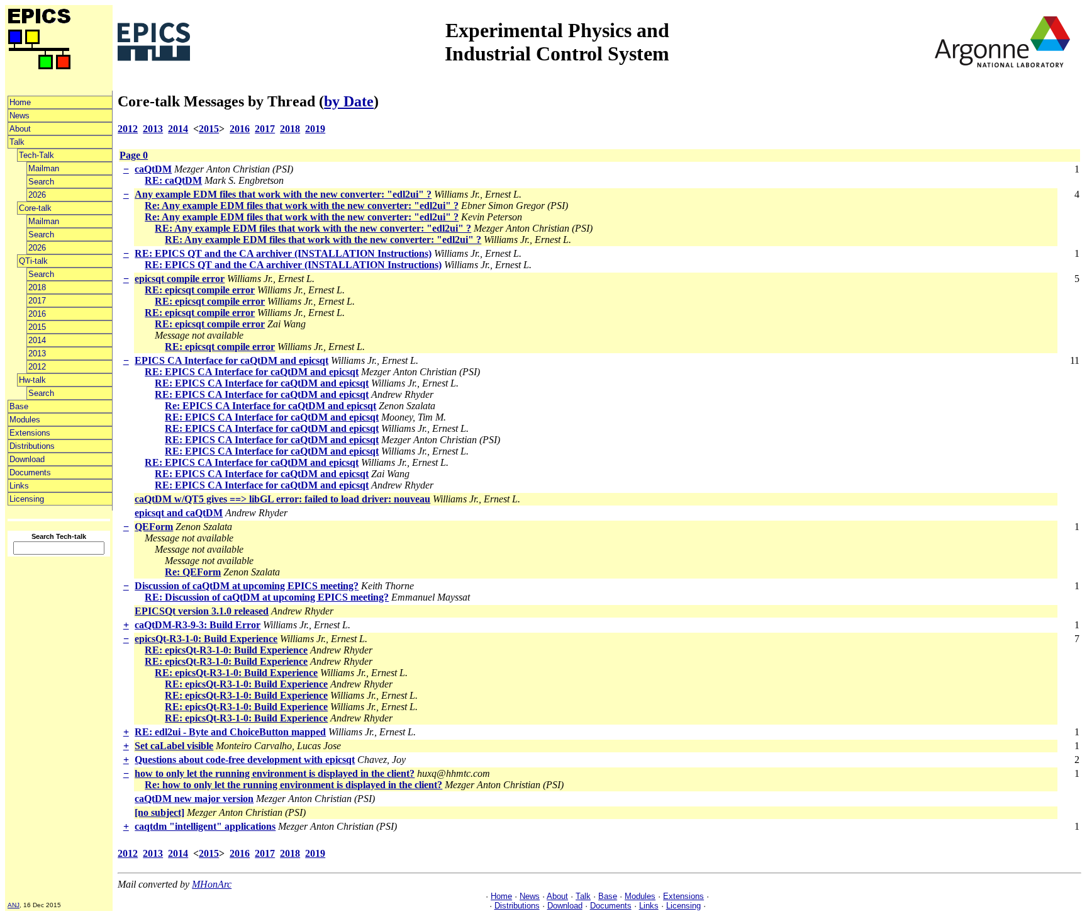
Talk (17, 142)
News (19, 115)
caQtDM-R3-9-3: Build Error (197, 624)
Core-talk (35, 208)
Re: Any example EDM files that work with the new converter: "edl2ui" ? (302, 205)
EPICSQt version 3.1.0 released (202, 611)
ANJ (14, 905)
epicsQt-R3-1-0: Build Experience (206, 638)
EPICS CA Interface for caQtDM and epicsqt (231, 360)
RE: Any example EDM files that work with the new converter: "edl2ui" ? (313, 228)
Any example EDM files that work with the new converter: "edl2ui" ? (283, 194)
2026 (37, 195)
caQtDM (153, 169)
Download (27, 459)
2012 (37, 366)
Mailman (43, 168)
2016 (37, 314)
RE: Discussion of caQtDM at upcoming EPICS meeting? (267, 597)
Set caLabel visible (174, 745)
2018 (37, 287)
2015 (37, 327)
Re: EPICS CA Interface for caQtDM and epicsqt (270, 405)
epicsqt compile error (180, 278)
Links (19, 485)
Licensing (26, 499)
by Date (349, 101)
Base (18, 406)
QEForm (154, 526)
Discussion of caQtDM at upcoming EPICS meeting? (247, 585)
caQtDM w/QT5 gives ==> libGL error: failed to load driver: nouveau (282, 499)
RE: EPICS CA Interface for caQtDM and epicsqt (252, 371)
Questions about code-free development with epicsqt (245, 759)
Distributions (32, 446)
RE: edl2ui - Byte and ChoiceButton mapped (230, 732)
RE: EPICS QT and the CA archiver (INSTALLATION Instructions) (283, 253)
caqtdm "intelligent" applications (205, 826)
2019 (315, 128)
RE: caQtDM (173, 180)
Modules (24, 419)
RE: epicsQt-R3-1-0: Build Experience (226, 650)
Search (41, 181)
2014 (37, 340)
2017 (37, 300)
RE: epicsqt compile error (200, 290)
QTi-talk (33, 261)
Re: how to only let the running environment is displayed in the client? (293, 784)
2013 (37, 353)
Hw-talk (32, 380)
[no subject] (159, 812)
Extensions (29, 433)
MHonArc (211, 884)
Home (20, 102)
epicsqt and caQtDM (179, 512)
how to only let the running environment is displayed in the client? (275, 773)
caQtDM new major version (194, 798)
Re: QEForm (193, 572)
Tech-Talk (36, 155)
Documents (30, 472)
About (20, 128)
